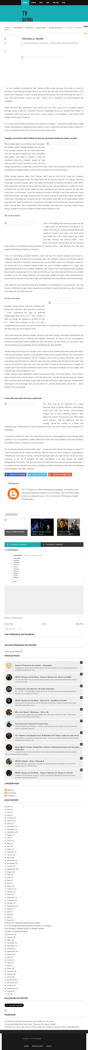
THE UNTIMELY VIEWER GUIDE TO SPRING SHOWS (24, 929)
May (9, 812)
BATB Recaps (37, 1046)
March (9, 849)
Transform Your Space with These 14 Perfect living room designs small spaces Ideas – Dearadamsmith (42, 1027)
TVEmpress (11, 796)
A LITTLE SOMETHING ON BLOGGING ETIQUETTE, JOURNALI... (29, 926)
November (11, 829)
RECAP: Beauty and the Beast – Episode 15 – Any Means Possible (41, 700)
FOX (63, 3)
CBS (47, 3)
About (49, 1046)
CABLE (33, 3)
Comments (11, 629)
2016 (9, 824)
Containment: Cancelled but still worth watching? (34, 689)
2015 (9, 858)
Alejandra (10, 790)
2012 (9, 977)
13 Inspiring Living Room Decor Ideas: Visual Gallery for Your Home (29, 1021)
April (9, 815)
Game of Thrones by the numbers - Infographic (33, 665)
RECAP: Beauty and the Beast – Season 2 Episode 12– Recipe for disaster (44, 773)
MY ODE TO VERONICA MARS (16, 931)
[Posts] (13, 33)
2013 (9, 940)
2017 (9, 806)
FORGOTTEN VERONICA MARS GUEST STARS (22, 923)
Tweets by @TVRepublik (13, 652)
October (10, 866)
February (10, 818)
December (11, 826)
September (11, 832)
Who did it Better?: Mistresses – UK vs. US (31, 712)
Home (25, 3)
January (10, 821)
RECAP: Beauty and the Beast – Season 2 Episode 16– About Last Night (43, 677)
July (8, 809)
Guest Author (11, 793)
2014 (9, 894)
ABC (41, 3)
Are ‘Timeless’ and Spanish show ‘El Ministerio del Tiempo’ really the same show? (47, 735)
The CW (56, 3)
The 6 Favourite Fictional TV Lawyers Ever (31, 724)
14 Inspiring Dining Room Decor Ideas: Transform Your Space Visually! (30, 1024)
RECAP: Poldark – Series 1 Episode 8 (29, 761)
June (9, 841)
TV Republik (27, 20)
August (9, 835)
